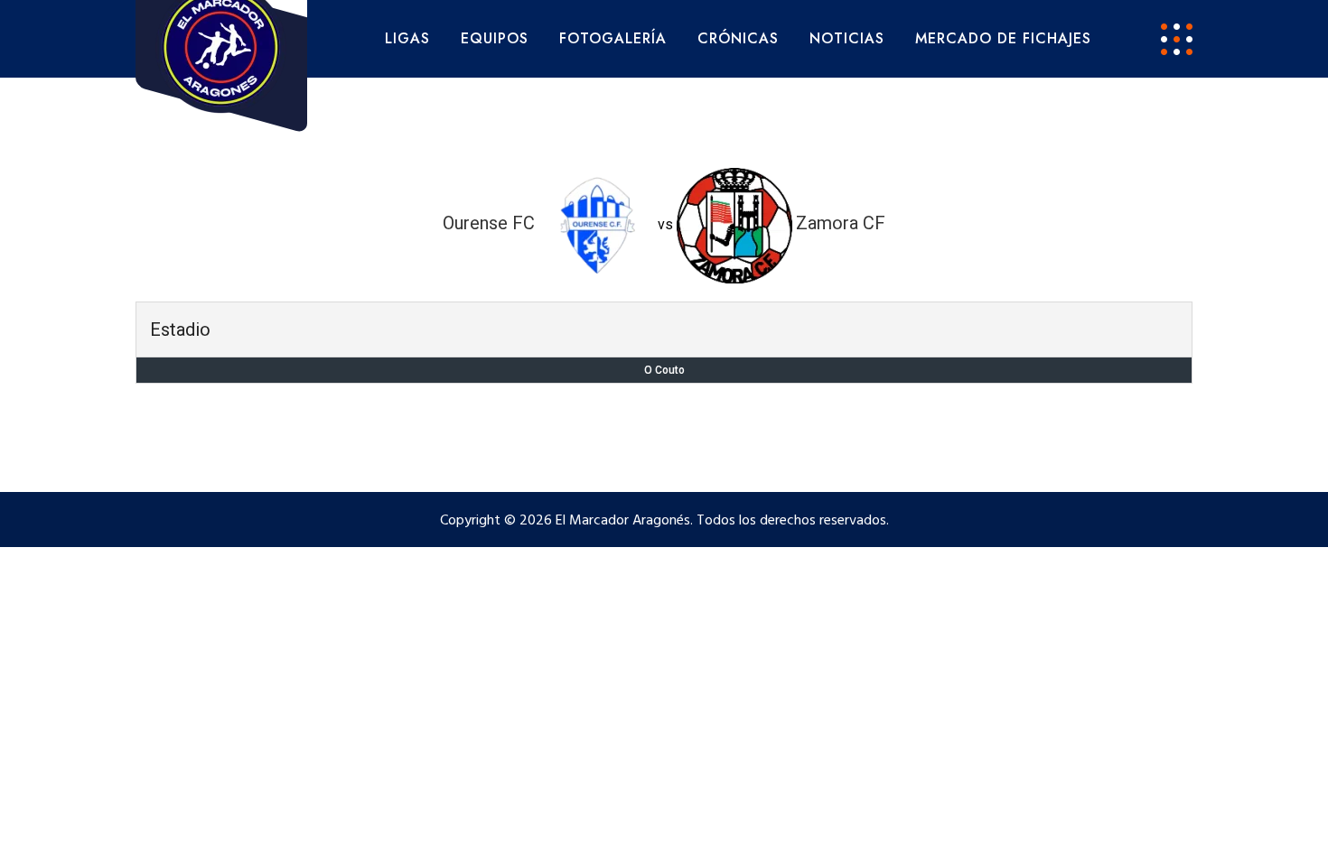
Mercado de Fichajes (1003, 38)
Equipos (494, 38)
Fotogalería (613, 38)
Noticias (846, 38)
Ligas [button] (407, 38)
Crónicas (738, 38)
